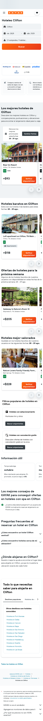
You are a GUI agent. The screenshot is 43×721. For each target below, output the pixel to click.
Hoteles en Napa (13, 626)
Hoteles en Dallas (13, 620)
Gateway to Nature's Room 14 (16, 309)
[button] (4, 12)
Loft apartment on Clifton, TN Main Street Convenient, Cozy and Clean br (19, 236)
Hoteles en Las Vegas (14, 650)
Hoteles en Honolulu (14, 646)
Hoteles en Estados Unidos (12, 678)
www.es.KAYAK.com (16, 674)
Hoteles (27, 674)
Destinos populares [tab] (13, 599)
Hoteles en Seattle (13, 643)
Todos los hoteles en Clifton (12, 664)
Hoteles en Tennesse (30, 678)
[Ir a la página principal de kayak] (15, 12)
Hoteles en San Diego (15, 636)
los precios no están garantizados (21, 698)
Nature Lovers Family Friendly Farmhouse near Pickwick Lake (19, 370)
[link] (15, 424)
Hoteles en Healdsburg (15, 640)
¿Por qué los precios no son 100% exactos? (18, 713)
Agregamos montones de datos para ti (19, 709)
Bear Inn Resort (10, 165)
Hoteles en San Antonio (15, 630)
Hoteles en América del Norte (20, 676)
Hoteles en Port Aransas (15, 616)
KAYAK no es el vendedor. (14, 705)
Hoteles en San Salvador (16, 633)
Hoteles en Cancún (14, 623)
